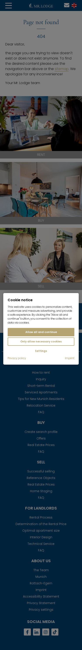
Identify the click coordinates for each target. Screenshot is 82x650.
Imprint (69, 358)
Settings (41, 351)
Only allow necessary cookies (41, 341)
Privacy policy (17, 358)
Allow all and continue (41, 332)
